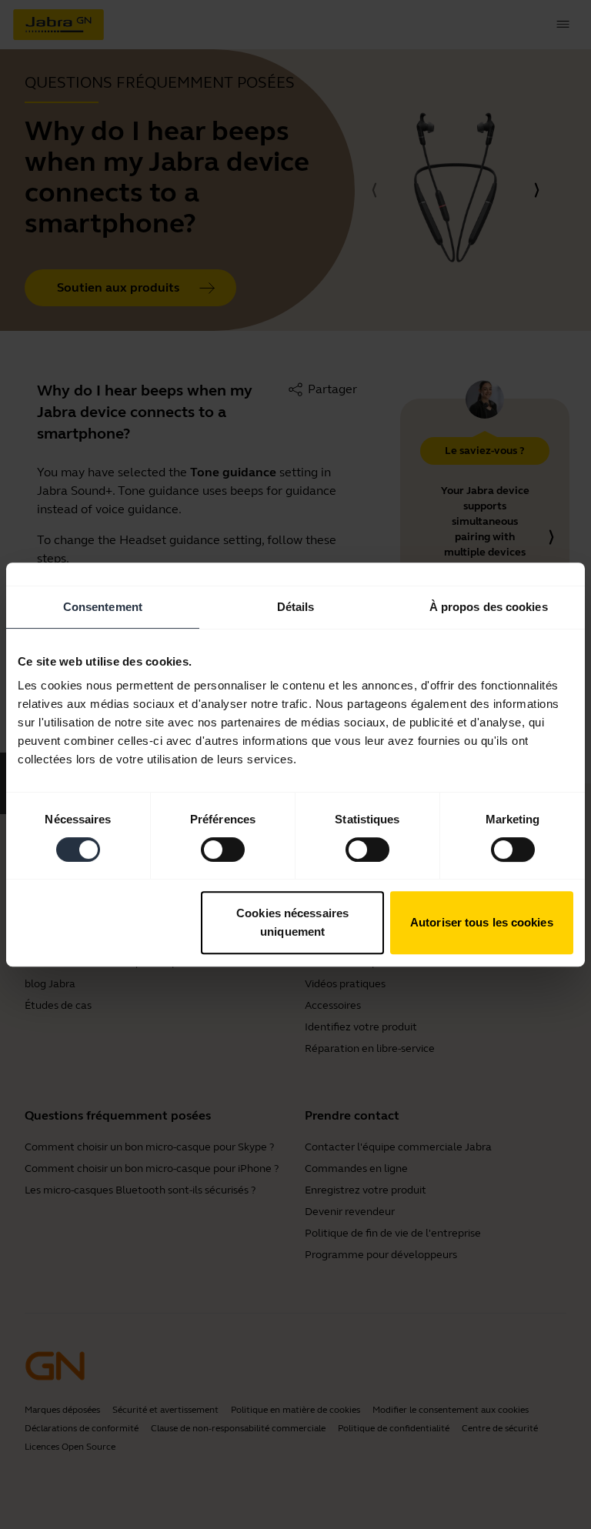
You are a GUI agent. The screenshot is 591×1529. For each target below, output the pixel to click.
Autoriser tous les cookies (481, 922)
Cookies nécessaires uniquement (292, 922)
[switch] (223, 849)
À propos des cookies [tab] (488, 606)
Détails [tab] (296, 606)
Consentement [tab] (102, 606)
